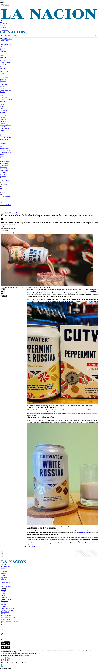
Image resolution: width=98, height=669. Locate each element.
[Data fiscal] (2, 666)
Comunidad (3, 84)
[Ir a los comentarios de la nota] (4, 289)
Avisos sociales (4, 149)
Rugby (2, 106)
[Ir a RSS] (2, 639)
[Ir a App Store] (5, 648)
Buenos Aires (4, 77)
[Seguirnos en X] (2, 630)
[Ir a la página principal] (49, 18)
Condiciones (20, 655)
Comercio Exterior (5, 63)
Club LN (4, 28)
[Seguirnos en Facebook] (2, 625)
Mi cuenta (5, 30)
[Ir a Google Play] (5, 645)
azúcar (42, 412)
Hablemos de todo (5, 90)
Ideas (1, 156)
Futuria (2, 55)
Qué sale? (3, 134)
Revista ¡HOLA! (4, 163)
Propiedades (3, 61)
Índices (2, 66)
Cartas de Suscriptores (6, 99)
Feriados (2, 123)
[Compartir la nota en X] (4, 296)
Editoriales (3, 95)
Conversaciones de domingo (8, 152)
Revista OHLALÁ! (4, 161)
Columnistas (3, 97)
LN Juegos (3, 116)
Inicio (3, 21)
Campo (2, 59)
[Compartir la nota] (2, 291)
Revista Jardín (4, 170)
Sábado (2, 154)
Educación (3, 81)
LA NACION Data (4, 48)
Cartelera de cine (5, 136)
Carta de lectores (5, 150)
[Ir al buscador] (2, 7)
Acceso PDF (3, 143)
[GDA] (5, 661)
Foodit (4, 25)
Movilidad (3, 64)
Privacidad (27, 655)
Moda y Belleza (4, 128)
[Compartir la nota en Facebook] (2, 296)
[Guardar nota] (2, 289)
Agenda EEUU (31, 546)
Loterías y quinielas (5, 125)
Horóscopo (3, 121)
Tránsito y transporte (6, 44)
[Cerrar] (26, 33)
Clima (1, 46)
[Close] (2, 552)
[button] (49, 118)
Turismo (2, 117)
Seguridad (3, 79)
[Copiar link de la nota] (2, 294)
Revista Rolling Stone (6, 169)
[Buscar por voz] (95, 35)
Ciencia (2, 88)
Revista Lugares (4, 165)
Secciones (5, 23)
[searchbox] (48, 36)
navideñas (93, 291)
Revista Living (4, 167)
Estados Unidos (4, 72)
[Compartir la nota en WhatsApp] (4, 291)
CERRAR (2, 1)
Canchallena (3, 110)
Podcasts (2, 127)
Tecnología (3, 119)
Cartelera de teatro (5, 138)
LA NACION (4, 213)
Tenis (1, 108)
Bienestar (3, 86)
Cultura (2, 83)
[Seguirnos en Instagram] (2, 634)
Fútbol (2, 105)
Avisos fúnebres (4, 147)
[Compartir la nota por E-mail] (6, 296)
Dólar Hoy (3, 57)
